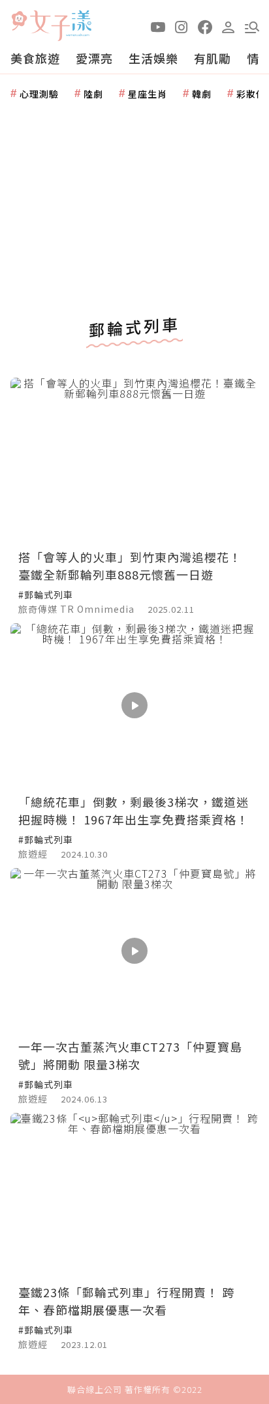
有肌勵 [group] (212, 57)
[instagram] (181, 26)
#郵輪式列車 (45, 594)
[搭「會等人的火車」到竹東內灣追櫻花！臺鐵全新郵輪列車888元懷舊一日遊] (134, 460)
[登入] (228, 26)
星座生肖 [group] (147, 93)
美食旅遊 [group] (35, 57)
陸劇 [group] (93, 93)
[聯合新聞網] (19, 21)
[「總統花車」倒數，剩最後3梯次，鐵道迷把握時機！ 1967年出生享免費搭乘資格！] (134, 705)
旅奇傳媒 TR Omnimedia (76, 608)
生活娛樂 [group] (153, 57)
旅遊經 (33, 853)
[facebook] (205, 26)
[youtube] (158, 26)
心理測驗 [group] (39, 93)
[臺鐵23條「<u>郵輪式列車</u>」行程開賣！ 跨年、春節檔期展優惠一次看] (134, 1195)
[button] (252, 26)
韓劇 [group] (202, 93)
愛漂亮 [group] (94, 57)
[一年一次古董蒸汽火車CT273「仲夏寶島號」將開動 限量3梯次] (134, 950)
